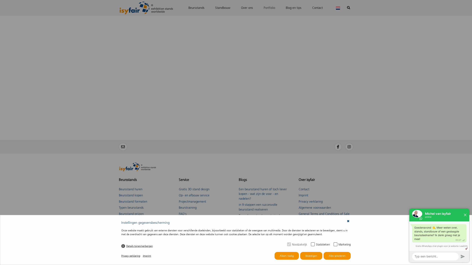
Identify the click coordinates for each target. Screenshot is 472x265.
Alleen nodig (287, 255)
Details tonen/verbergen (139, 246)
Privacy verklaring (130, 255)
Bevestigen (311, 255)
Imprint (147, 255)
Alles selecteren (337, 255)
